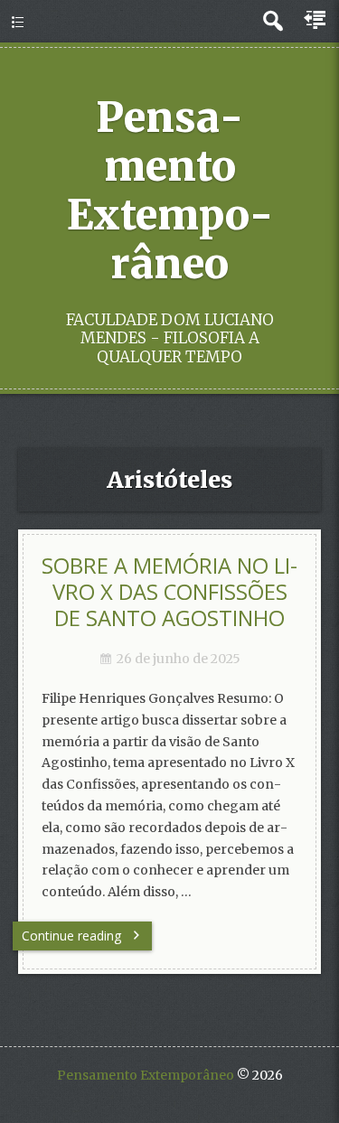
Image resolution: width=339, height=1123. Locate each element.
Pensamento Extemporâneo (170, 190)
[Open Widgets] (316, 21)
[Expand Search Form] (272, 21)
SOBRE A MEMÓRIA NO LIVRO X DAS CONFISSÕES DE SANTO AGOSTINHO (169, 591)
